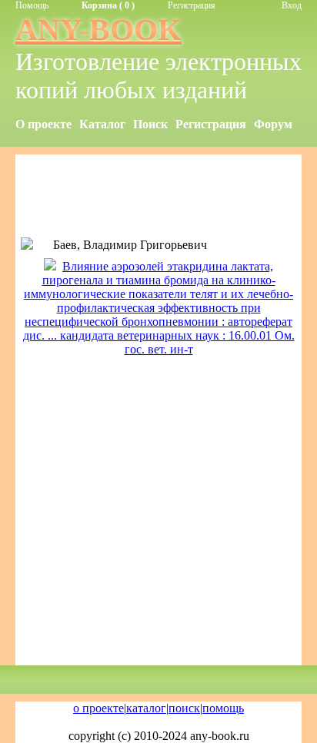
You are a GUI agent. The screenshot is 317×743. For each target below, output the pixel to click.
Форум (273, 124)
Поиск (150, 124)
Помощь (31, 5)
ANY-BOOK (98, 29)
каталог (146, 708)
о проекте (98, 708)
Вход (292, 5)
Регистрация (191, 5)
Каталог (102, 124)
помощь (223, 708)
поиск (184, 708)
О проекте (43, 124)
